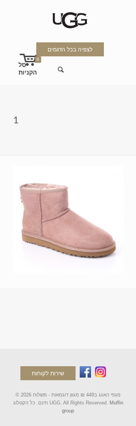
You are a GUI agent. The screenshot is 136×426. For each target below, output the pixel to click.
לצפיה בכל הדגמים (70, 49)
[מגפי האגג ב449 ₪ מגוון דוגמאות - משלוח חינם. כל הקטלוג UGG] (68, 19)
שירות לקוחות (48, 373)
